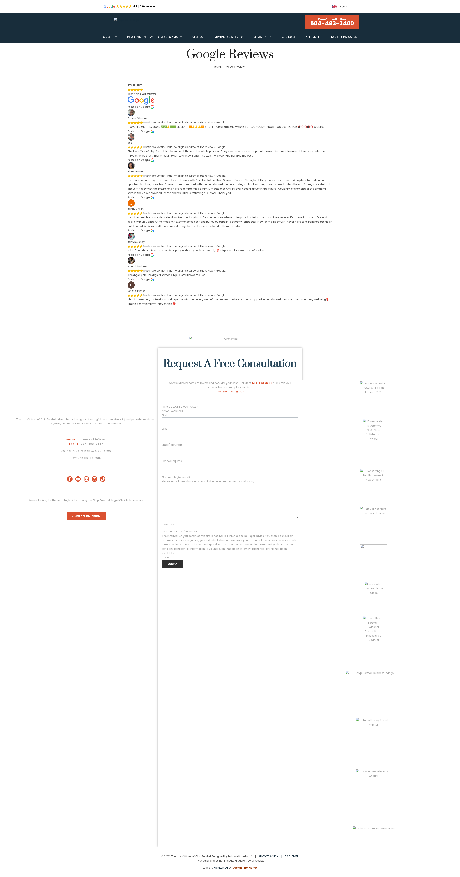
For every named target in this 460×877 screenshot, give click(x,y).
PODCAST (312, 37)
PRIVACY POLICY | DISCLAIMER (279, 856)
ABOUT (108, 37)
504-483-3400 (94, 439)
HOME (218, 66)
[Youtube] (78, 479)
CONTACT (287, 37)
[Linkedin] (86, 479)
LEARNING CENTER (225, 37)
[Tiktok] (102, 479)
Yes (167, 557)
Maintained (221, 867)
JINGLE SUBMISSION (343, 37)
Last (164, 428)
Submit (173, 564)
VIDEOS (197, 37)
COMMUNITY (262, 37)
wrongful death (99, 419)
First (164, 415)
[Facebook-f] (70, 479)
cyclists (55, 423)
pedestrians (138, 419)
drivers (151, 419)
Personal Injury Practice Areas (152, 37)
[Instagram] (94, 479)
